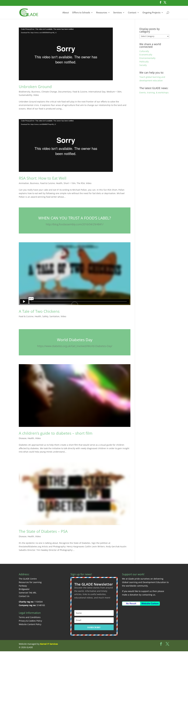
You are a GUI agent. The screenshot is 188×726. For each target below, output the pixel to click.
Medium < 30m (114, 91)
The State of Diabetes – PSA (43, 531)
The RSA (81, 183)
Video (36, 95)
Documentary (64, 91)
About (65, 12)
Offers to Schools (81, 12)
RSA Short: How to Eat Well (42, 178)
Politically (144, 61)
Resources (101, 12)
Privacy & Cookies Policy (30, 620)
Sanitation (54, 316)
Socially (143, 65)
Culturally (144, 51)
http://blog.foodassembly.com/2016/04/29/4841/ (74, 224)
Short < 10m (69, 183)
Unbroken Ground (35, 86)
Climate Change (49, 91)
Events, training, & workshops (154, 92)
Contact (132, 12)
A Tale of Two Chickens (39, 311)
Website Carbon (150, 603)
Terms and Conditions (30, 617)
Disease (22, 438)
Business (35, 91)
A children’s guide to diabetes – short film (55, 433)
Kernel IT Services (49, 644)
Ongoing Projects (151, 12)
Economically (145, 54)
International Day (96, 91)
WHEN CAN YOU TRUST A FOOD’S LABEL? (74, 218)
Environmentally (147, 58)
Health (59, 183)
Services (117, 12)
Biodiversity (24, 91)
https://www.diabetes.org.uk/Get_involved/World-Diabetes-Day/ (74, 346)
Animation (24, 183)
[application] (66, 54)
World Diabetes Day (74, 339)
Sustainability (25, 95)
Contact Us (24, 596)
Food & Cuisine (80, 91)
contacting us (148, 594)
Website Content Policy (30, 624)
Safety (45, 316)
